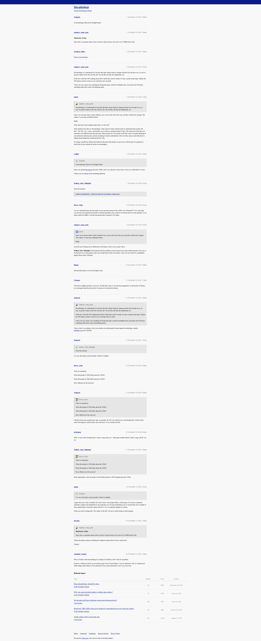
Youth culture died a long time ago (87, 617)
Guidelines (92, 633)
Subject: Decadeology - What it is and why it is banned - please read (97, 194)
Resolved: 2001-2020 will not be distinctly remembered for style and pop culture (104, 609)
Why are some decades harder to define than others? (93, 592)
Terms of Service (103, 633)
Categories (83, 633)
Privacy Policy (115, 633)
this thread (88, 170)
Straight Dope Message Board (10, 2)
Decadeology (81, 7)
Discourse (85, 638)
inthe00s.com (78, 330)
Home (76, 633)
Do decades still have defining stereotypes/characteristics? (95, 600)
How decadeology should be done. (87, 584)
